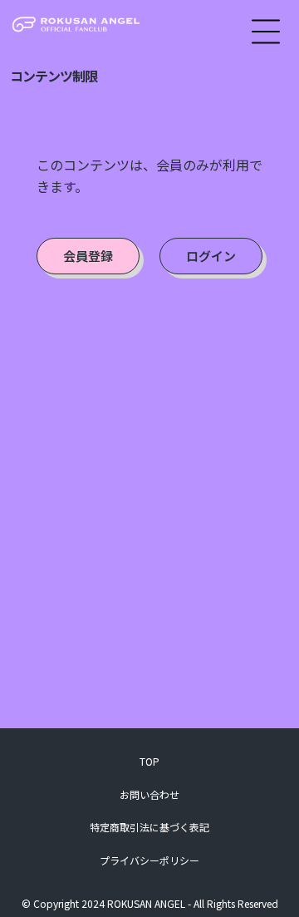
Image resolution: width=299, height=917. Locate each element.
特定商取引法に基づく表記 (149, 827)
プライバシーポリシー (149, 860)
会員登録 (88, 255)
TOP (149, 761)
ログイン (211, 255)
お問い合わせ (149, 794)
